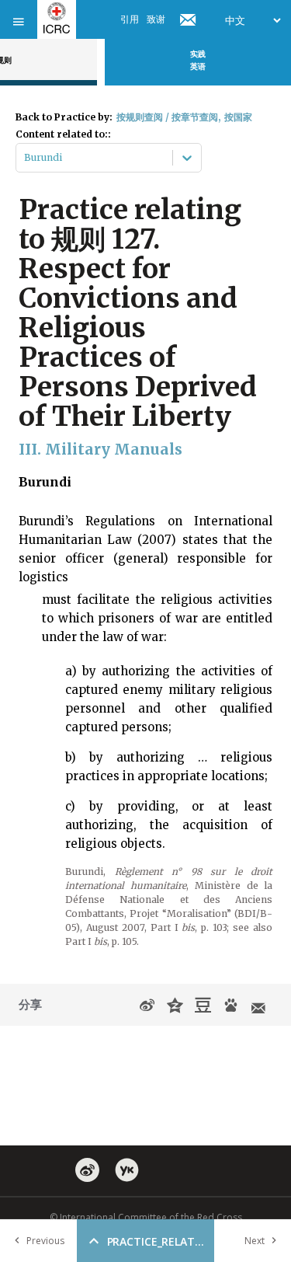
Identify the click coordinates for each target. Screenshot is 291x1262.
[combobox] (25, 157)
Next (254, 1240)
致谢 (156, 19)
